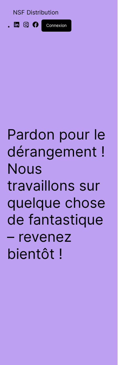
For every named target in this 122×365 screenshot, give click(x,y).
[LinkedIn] (16, 26)
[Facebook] (35, 26)
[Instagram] (26, 26)
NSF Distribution (36, 12)
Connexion (56, 25)
